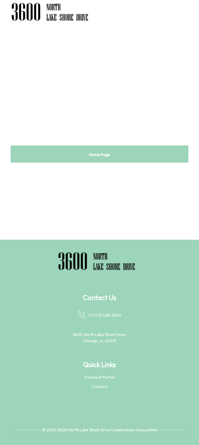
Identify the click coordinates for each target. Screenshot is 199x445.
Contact (99, 386)
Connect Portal (99, 377)
